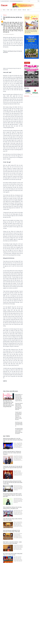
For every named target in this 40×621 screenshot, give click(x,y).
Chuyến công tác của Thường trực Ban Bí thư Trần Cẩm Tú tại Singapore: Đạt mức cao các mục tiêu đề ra (18, 416)
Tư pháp (7, 9)
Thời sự (4, 9)
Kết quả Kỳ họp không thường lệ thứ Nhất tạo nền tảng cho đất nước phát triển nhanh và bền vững (12, 482)
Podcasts (19, 9)
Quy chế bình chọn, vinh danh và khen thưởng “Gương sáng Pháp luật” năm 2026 (31, 31)
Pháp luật (24, 9)
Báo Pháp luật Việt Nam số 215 (31, 83)
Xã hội (28, 9)
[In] (2, 24)
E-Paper (27, 62)
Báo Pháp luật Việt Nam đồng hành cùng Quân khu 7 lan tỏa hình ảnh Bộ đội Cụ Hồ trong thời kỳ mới (8, 403)
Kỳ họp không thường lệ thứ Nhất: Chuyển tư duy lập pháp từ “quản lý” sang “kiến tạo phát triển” (12, 495)
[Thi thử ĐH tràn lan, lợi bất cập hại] (9, 5)
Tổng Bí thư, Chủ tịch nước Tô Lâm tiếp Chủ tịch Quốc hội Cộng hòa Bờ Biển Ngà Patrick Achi (12, 468)
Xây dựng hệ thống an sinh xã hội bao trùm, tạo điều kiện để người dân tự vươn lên (19, 431)
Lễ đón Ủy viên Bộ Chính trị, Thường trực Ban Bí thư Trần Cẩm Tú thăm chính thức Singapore (12, 453)
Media (11, 9)
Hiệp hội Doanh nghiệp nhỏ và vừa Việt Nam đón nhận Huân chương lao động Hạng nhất (12, 440)
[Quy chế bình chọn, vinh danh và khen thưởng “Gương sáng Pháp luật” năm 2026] (31, 24)
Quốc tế (15, 9)
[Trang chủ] (1, 9)
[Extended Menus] (30, 9)
